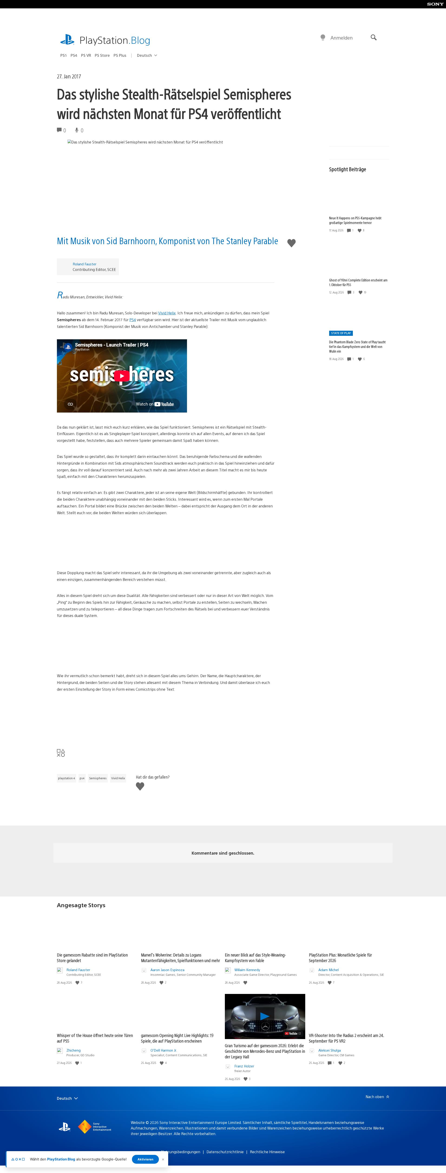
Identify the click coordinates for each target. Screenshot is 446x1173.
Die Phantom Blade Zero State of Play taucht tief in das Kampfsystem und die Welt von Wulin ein (357, 346)
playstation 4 (66, 778)
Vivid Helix (167, 312)
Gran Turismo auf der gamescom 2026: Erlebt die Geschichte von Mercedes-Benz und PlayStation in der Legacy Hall (265, 1051)
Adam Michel (328, 969)
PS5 (63, 55)
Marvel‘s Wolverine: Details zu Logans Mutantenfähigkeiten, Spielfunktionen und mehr (180, 957)
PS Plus (120, 55)
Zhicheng (73, 1050)
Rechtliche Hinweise (267, 1151)
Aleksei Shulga (329, 1050)
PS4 (74, 55)
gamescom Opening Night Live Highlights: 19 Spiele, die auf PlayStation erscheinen (177, 1038)
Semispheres (98, 778)
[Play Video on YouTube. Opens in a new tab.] (293, 1033)
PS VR (86, 55)
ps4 (82, 778)
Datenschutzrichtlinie (225, 1151)
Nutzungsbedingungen (180, 1151)
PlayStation (115, 39)
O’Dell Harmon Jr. (164, 1050)
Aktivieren (145, 1159)
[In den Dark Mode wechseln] (323, 37)
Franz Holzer (244, 1066)
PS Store (102, 55)
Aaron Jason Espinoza (167, 969)
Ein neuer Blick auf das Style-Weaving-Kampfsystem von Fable (255, 957)
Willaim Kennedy (247, 969)
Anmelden (342, 37)
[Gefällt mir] (360, 230)
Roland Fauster (84, 264)
